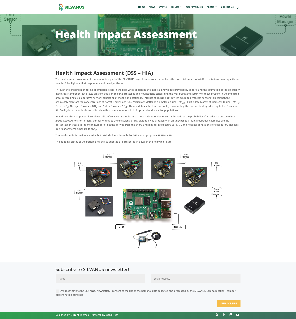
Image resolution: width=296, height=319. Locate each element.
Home (141, 7)
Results (174, 7)
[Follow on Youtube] (238, 314)
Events (163, 7)
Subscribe (228, 303)
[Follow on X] (217, 314)
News (152, 7)
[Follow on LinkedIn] (224, 314)
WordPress (112, 314)
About (210, 7)
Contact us (227, 7)
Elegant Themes (79, 314)
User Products (194, 7)
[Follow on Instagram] (231, 314)
